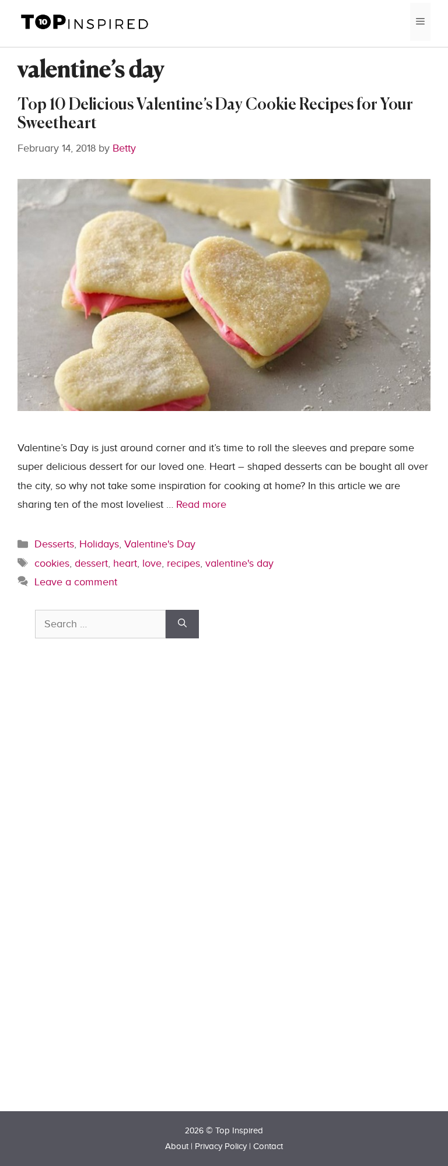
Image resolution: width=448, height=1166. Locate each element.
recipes (183, 563)
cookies (51, 563)
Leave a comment (75, 582)
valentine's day (239, 563)
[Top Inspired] (85, 21)
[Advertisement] (122, 895)
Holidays (99, 544)
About (176, 1146)
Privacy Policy (221, 1146)
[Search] (182, 624)
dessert (91, 563)
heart (125, 563)
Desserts (54, 544)
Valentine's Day (159, 544)
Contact (268, 1146)
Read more (201, 504)
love (152, 563)
